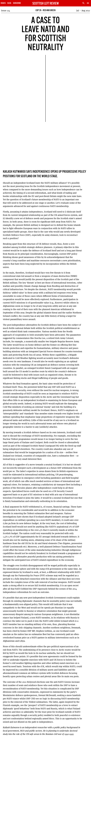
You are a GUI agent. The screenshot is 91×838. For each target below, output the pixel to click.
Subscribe (17, 3)
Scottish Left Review (45, 3)
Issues (3, 3)
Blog (9, 3)
